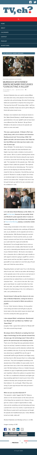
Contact (4, 36)
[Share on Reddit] (13, 429)
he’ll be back (11, 214)
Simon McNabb (23, 435)
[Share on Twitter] (9, 429)
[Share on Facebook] (5, 429)
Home (3, 23)
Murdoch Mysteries (15, 79)
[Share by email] (22, 429)
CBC (6, 433)
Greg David (20, 89)
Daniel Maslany (14, 433)
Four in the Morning (11, 221)
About (3, 28)
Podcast (4, 41)
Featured (6, 79)
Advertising (5, 45)
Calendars (4, 32)
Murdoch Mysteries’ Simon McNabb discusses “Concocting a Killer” (18, 84)
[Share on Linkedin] (18, 429)
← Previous (14, 442)
